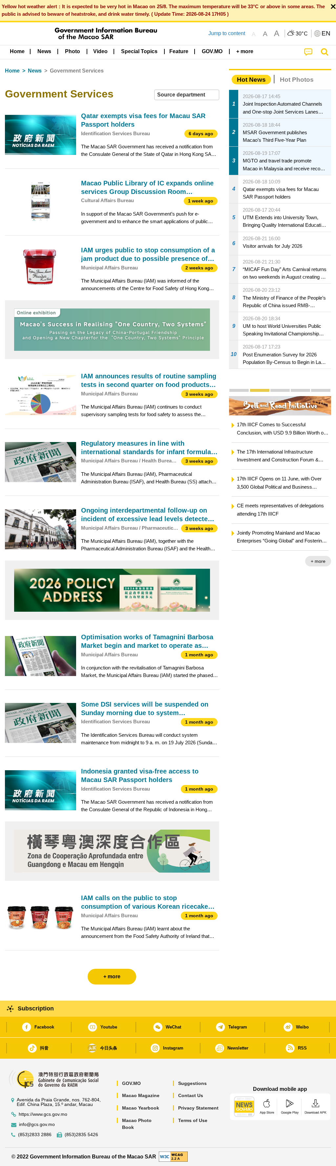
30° (302, 33)
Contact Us (190, 1095)
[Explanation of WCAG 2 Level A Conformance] (173, 1156)
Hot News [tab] (251, 79)
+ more (318, 561)
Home (12, 71)
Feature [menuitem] (178, 51)
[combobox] (187, 95)
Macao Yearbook (140, 1108)
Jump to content (226, 33)
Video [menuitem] (100, 51)
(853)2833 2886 (35, 1134)
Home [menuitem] (17, 51)
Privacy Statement (198, 1108)
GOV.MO (131, 1083)
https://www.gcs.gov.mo (43, 1114)
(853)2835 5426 (81, 1134)
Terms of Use (192, 1120)
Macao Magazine (140, 1095)
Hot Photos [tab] (297, 79)
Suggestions (192, 1083)
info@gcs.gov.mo (37, 1124)
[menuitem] (44, 51)
